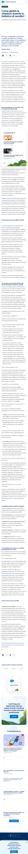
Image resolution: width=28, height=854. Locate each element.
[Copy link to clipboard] (14, 55)
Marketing (14, 668)
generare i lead (10, 65)
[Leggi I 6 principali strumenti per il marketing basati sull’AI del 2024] (8, 137)
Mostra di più (14, 821)
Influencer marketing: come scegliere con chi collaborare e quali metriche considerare (14, 814)
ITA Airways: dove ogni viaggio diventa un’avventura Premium (13, 156)
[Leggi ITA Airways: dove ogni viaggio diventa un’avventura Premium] (8, 151)
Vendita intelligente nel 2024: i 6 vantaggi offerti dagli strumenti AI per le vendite (14, 792)
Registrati (14, 851)
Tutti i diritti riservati (17, 839)
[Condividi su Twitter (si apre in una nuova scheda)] (6, 55)
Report (21, 668)
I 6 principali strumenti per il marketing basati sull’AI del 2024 (13, 142)
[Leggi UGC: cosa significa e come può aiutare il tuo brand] (14, 763)
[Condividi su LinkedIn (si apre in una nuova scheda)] (3, 55)
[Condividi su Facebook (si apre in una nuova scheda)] (10, 55)
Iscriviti (14, 716)
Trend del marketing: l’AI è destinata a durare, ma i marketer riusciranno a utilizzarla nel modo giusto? (13, 749)
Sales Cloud (4, 6)
